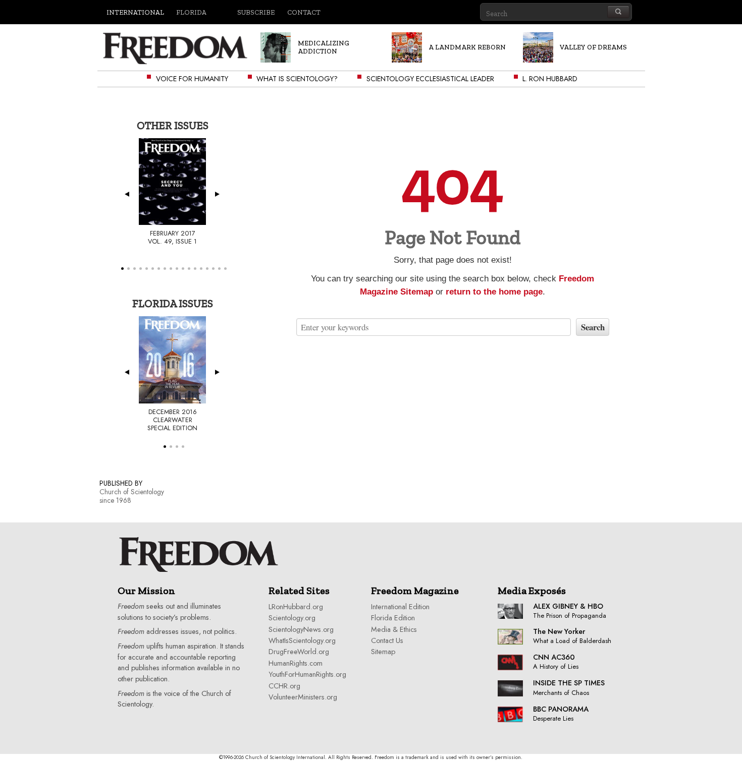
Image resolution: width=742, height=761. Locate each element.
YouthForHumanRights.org (307, 674)
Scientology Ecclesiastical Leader (430, 79)
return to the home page (494, 292)
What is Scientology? (297, 79)
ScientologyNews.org (301, 629)
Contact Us (387, 640)
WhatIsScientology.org (302, 640)
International (135, 12)
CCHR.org (284, 686)
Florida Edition (393, 618)
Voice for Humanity (192, 79)
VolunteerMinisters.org (303, 697)
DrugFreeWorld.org (299, 652)
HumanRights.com (296, 663)
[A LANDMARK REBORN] (450, 56)
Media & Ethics (394, 629)
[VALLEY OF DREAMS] (576, 56)
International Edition (400, 607)
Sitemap (383, 652)
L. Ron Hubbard (549, 79)
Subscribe (256, 12)
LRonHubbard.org (296, 607)
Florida (191, 12)
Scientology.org (292, 618)
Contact (304, 12)
